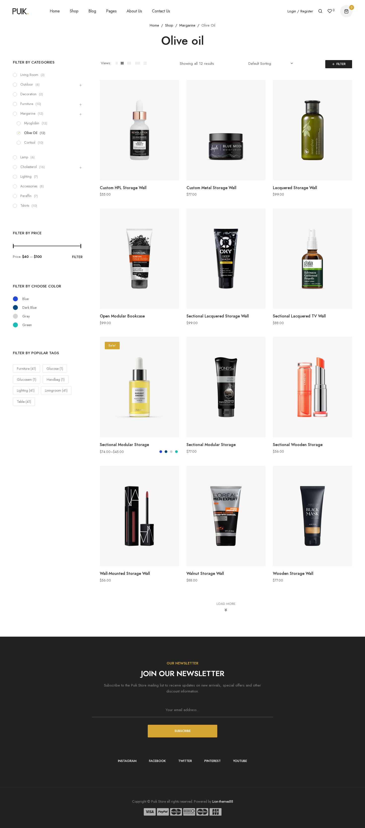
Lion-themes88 (222, 801)
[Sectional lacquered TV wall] (312, 258)
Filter (341, 64)
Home (154, 25)
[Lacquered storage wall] (312, 130)
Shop (169, 25)
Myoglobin (31, 123)
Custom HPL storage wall (123, 188)
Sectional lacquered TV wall (299, 316)
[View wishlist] (330, 11)
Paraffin (26, 195)
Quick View (174, 90)
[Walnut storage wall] (226, 516)
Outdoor (26, 84)
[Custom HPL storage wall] (139, 130)
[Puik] (20, 11)
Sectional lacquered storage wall (217, 316)
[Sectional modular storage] (139, 387)
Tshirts (24, 205)
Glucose (54, 368)
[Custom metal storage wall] (226, 130)
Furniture (26, 103)
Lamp (24, 157)
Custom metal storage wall (211, 188)
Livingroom (56, 390)
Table (24, 401)
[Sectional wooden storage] (312, 387)
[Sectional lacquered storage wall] (226, 258)
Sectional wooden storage (298, 445)
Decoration (28, 94)
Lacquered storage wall (295, 188)
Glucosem (26, 379)
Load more (226, 603)
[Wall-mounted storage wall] (139, 516)
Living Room (29, 74)
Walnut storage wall (205, 573)
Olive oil (30, 132)
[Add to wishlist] (174, 101)
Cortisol (29, 142)
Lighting (26, 176)
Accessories (28, 186)
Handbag (56, 379)
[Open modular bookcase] (139, 258)
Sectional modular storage (124, 445)
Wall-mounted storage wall (125, 573)
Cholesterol (28, 166)
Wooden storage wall (293, 573)
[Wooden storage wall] (312, 516)
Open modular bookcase (122, 316)
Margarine (187, 25)
